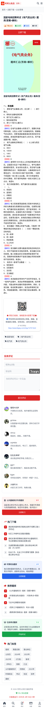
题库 (7, 649)
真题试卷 (16, 649)
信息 (25, 674)
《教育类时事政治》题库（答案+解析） (23, 612)
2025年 (8, 659)
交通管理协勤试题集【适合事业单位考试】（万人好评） (23, 546)
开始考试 (22, 634)
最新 (7, 679)
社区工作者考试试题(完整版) (19, 533)
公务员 (8, 654)
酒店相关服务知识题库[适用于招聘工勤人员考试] (24, 528)
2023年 (27, 654)
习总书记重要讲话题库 (17, 602)
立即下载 (22, 32)
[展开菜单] (41, 3)
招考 (32, 674)
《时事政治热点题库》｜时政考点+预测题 (23, 596)
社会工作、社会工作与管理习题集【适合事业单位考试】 (23, 553)
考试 (18, 674)
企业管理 (19, 9)
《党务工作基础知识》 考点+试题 (21, 607)
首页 (3, 9)
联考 (27, 659)
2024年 (17, 654)
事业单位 (27, 649)
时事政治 (9, 674)
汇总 (25, 664)
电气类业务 (22, 341)
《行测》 (18, 659)
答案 (18, 664)
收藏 (35, 26)
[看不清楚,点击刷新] (34, 371)
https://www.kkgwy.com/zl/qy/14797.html (22, 328)
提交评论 (22, 398)
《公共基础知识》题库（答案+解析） (22, 590)
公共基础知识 (11, 669)
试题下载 (10, 9)
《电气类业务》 (26, 337)
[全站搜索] (38, 3)
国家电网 (10, 337)
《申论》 (9, 664)
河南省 (22, 669)
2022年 (31, 669)
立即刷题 (22, 576)
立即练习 (22, 512)
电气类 (9, 341)
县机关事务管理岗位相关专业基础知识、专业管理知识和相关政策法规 (23, 539)
